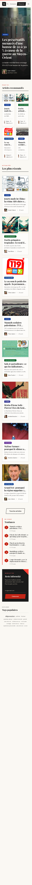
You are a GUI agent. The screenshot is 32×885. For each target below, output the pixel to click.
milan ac (22, 623)
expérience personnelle (9, 626)
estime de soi (15, 623)
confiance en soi (16, 621)
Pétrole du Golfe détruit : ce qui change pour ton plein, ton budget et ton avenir (19, 536)
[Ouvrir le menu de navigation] (7, 4)
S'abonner (15, 596)
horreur (23, 616)
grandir (25, 619)
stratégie (8, 623)
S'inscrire (21, 4)
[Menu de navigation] (28, 4)
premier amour (8, 619)
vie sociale (23, 621)
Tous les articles (15, 511)
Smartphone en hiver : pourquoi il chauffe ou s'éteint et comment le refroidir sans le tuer (17, 552)
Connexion (13, 4)
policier (18, 616)
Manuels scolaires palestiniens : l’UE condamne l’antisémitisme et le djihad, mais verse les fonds (19, 527)
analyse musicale (18, 619)
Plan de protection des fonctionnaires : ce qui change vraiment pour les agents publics (18, 544)
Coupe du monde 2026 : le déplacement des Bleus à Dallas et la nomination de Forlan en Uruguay (18, 560)
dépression (10, 616)
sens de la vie (7, 621)
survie (25, 626)
